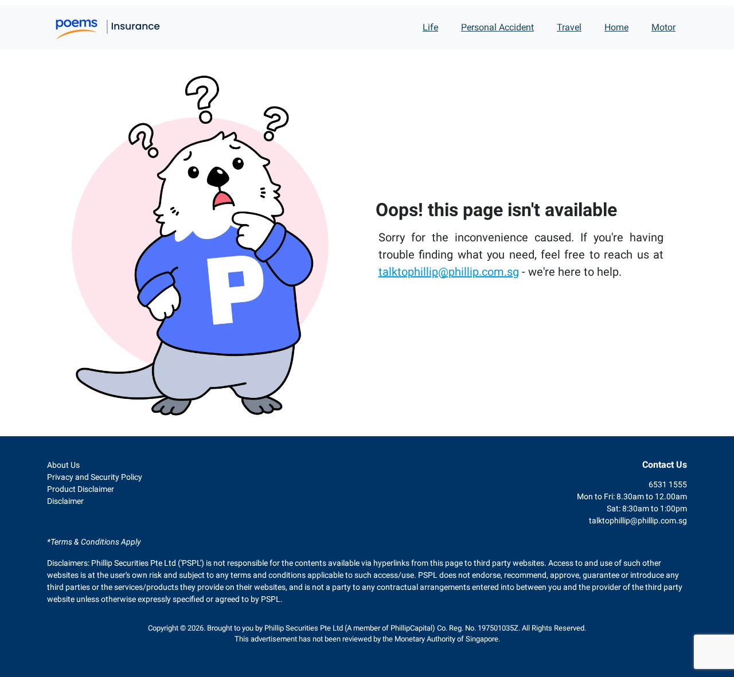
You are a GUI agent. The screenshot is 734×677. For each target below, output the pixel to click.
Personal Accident (497, 27)
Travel (569, 27)
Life (430, 27)
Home (616, 27)
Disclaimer (65, 501)
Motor (663, 27)
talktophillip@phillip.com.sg (448, 272)
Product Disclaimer (80, 489)
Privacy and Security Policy (94, 477)
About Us (63, 464)
